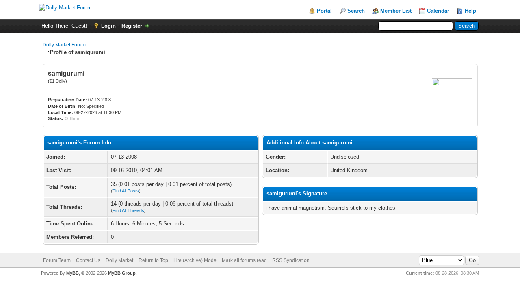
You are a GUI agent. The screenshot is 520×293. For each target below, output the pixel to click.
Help (470, 11)
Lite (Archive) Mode (195, 260)
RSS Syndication (291, 260)
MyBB (72, 273)
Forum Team (57, 260)
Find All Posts (126, 190)
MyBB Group (122, 273)
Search (356, 11)
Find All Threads (128, 210)
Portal (324, 11)
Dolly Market (119, 260)
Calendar (438, 11)
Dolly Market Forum (64, 45)
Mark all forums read (244, 260)
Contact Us (88, 260)
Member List (396, 11)
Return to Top (153, 260)
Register (131, 26)
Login (108, 26)
